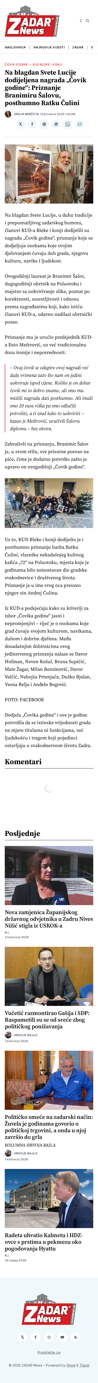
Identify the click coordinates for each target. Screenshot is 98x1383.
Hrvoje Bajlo (25, 1035)
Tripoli (84, 1365)
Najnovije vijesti (49, 47)
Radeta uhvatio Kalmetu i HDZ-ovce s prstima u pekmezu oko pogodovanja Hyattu (44, 1241)
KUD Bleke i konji (47, 64)
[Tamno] (82, 20)
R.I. (7, 932)
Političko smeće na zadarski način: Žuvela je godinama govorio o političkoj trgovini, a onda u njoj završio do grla (49, 1127)
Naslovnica (15, 47)
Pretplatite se (49, 1352)
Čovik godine (16, 64)
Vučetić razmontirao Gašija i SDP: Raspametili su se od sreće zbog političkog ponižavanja (47, 1019)
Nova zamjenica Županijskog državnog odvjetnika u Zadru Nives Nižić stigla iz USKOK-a (49, 918)
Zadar (77, 47)
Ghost (70, 1365)
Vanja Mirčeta (26, 114)
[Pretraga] (87, 21)
